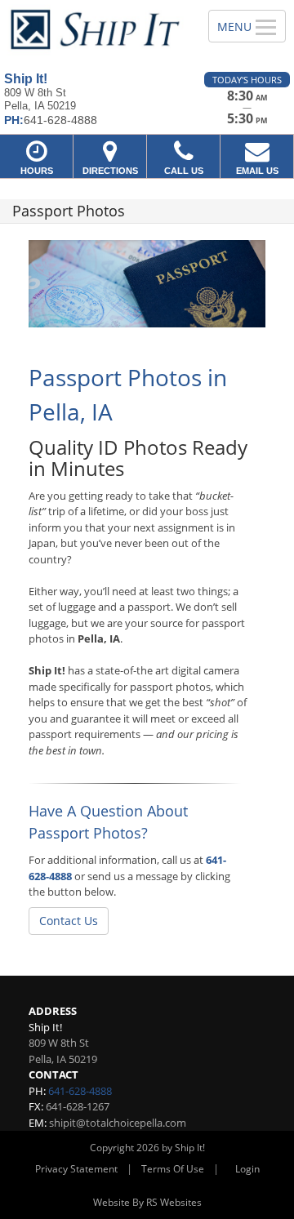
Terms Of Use (172, 1169)
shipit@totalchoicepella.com (117, 1122)
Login (247, 1169)
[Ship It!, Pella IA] (95, 30)
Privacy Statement (76, 1169)
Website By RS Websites (147, 1202)
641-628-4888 (80, 1090)
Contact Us (68, 920)
